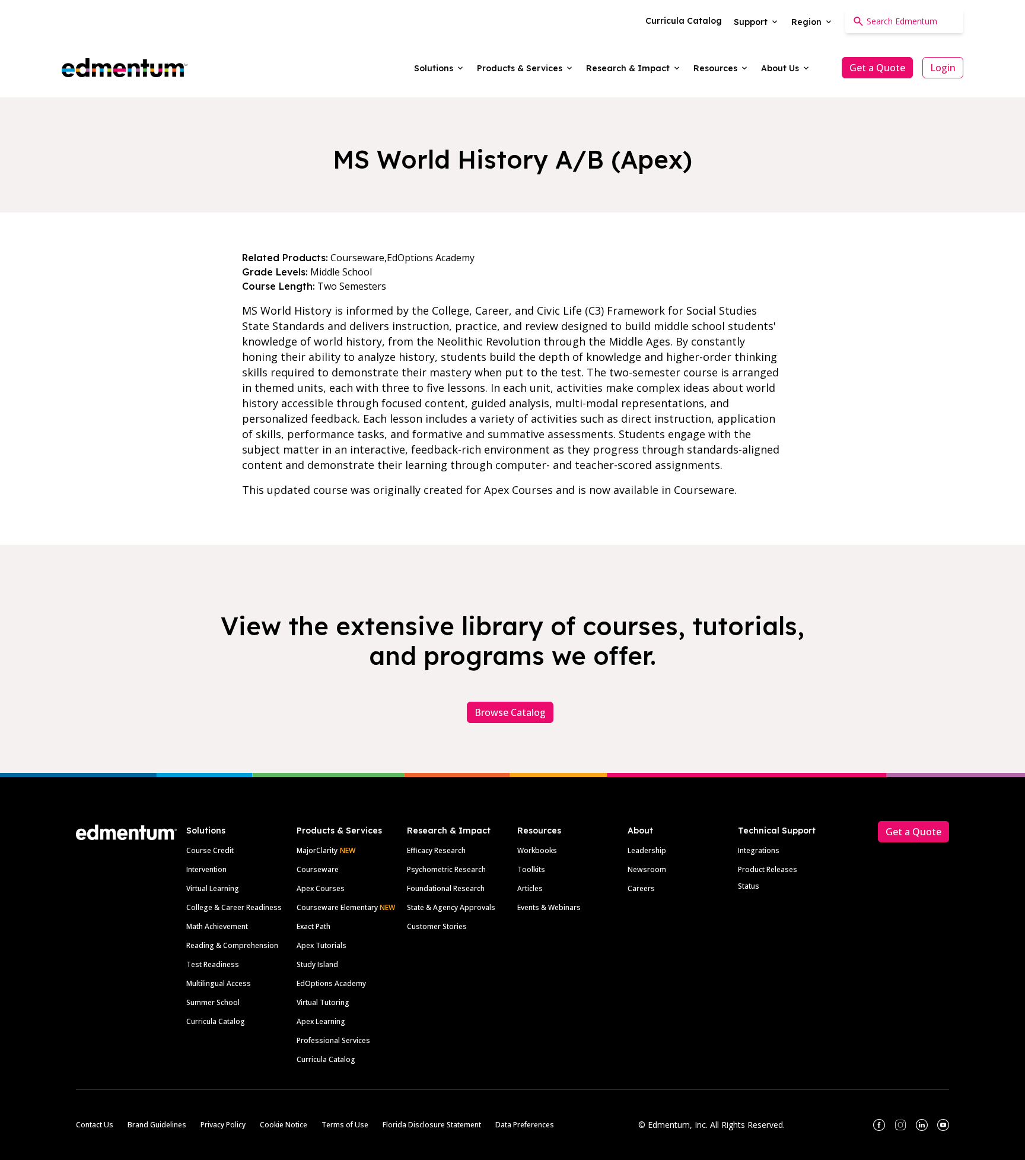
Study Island (317, 964)
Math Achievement (217, 926)
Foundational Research (446, 888)
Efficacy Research (436, 850)
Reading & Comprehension (232, 945)
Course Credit (210, 850)
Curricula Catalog (215, 1021)
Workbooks (537, 850)
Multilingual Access (218, 983)
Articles (530, 888)
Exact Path (313, 926)
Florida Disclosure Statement (432, 1125)
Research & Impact (449, 830)
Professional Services (333, 1040)
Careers (641, 888)
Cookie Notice (283, 1125)
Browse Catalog (510, 712)
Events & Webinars (549, 907)
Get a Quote (877, 67)
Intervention (206, 869)
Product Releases (767, 869)
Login (943, 67)
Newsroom (647, 869)
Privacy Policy (223, 1125)
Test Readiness (212, 964)
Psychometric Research (446, 869)
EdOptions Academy (331, 983)
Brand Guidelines (157, 1125)
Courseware (318, 869)
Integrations (758, 850)
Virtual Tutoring (323, 1002)
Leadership (647, 850)
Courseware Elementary (346, 907)
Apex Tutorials (321, 945)
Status (748, 886)
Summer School (213, 1002)
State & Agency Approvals (451, 907)
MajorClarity (317, 850)
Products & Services (339, 830)
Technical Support (777, 830)
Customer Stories (437, 926)
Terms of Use (344, 1125)
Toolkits (531, 869)
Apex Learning (321, 1021)
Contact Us (94, 1125)
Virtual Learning (212, 888)
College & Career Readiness (234, 907)
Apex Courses (321, 888)
